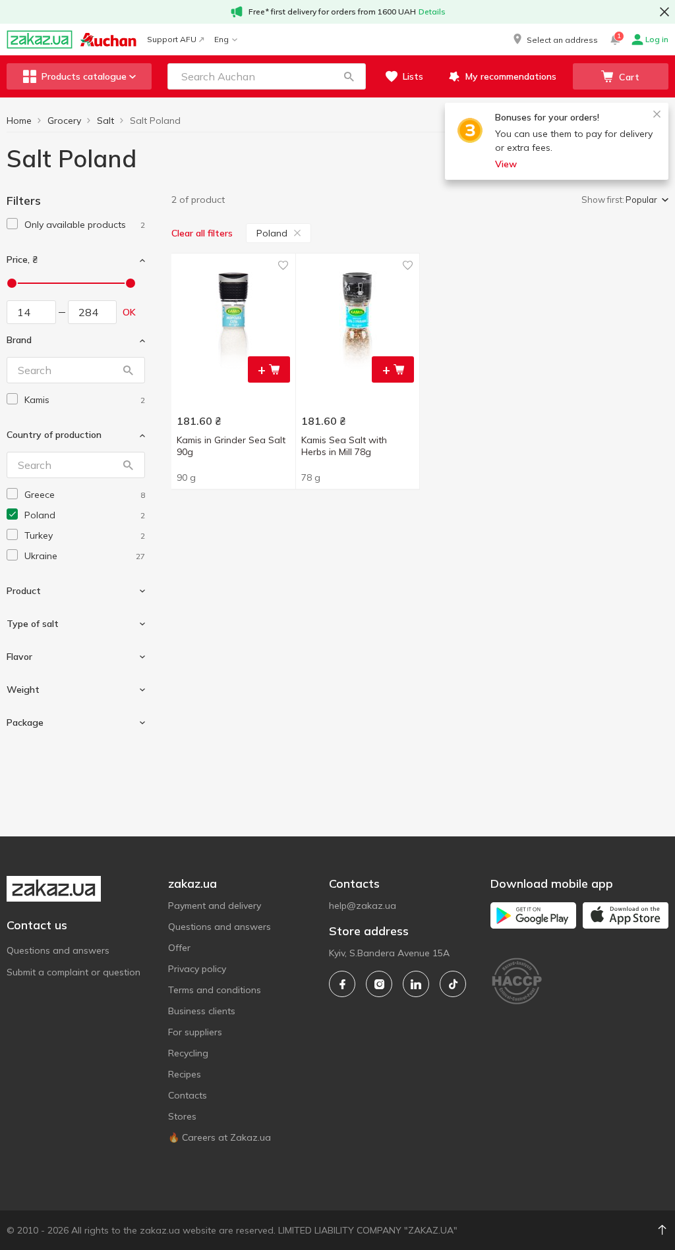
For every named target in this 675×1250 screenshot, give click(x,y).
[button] (554, 39)
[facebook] (342, 984)
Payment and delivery (214, 905)
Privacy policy (197, 969)
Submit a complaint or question (73, 972)
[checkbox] (12, 223)
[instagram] (379, 984)
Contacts (187, 1095)
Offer (179, 948)
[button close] (664, 11)
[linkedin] (416, 984)
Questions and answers (58, 950)
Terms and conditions (214, 990)
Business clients (201, 1011)
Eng (221, 39)
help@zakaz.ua (362, 905)
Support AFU (171, 39)
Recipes (184, 1074)
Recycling (188, 1053)
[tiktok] (453, 984)
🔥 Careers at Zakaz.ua (219, 1137)
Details (432, 11)
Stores (182, 1116)
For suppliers (195, 1032)
